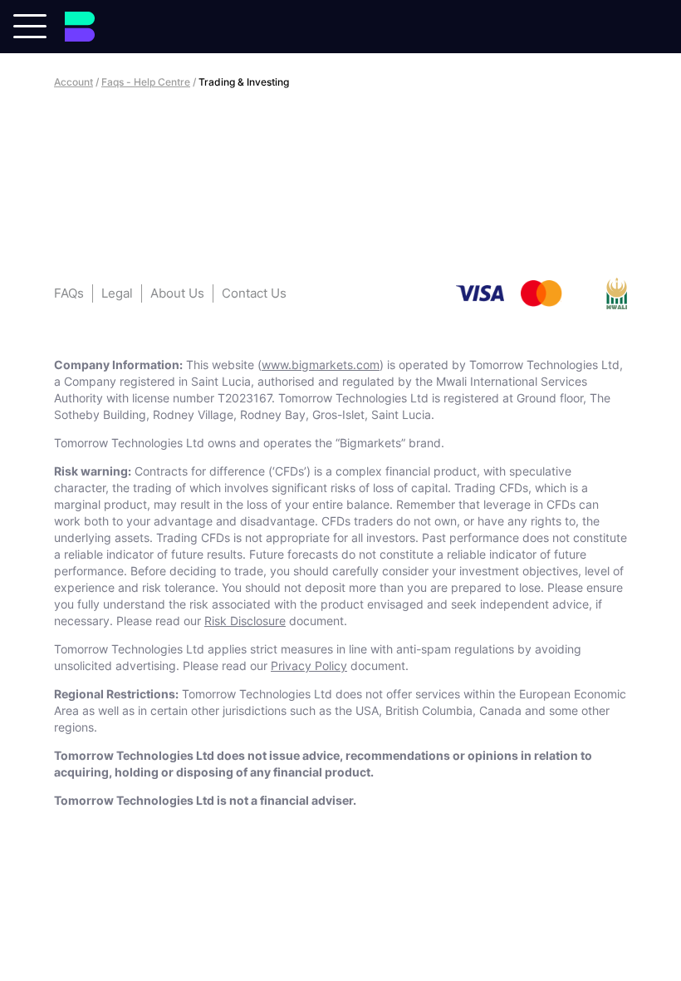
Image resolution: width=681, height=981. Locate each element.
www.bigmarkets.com (321, 364)
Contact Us (254, 293)
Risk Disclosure (245, 621)
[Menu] (30, 25)
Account (73, 82)
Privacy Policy (309, 665)
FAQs (69, 293)
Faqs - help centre (145, 82)
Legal (117, 293)
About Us (177, 293)
